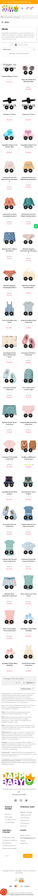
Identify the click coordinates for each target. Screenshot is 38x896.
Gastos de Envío (25, 815)
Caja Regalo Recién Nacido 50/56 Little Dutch (9, 355)
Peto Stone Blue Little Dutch (9, 321)
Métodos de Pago (26, 812)
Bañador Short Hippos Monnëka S (9, 250)
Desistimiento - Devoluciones (25, 819)
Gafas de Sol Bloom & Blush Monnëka (28, 80)
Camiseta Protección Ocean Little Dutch (28, 560)
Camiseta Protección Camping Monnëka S (9, 215)
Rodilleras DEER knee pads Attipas (28, 458)
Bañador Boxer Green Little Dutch (9, 423)
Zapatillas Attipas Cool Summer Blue (9, 146)
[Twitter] (26, 800)
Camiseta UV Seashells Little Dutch (9, 458)
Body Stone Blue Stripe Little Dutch (28, 321)
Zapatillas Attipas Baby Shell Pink (9, 664)
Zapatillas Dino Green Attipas (28, 493)
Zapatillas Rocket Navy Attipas (9, 493)
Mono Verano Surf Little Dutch (28, 595)
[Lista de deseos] (27, 9)
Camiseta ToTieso (28, 114)
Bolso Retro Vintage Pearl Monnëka (28, 286)
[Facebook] (16, 800)
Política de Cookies (8, 837)
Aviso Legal (8, 817)
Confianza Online (10, 819)
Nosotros (8, 814)
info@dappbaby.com (27, 838)
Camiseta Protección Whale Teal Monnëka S (28, 215)
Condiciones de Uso (9, 845)
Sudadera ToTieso (9, 114)
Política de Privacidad (9, 848)
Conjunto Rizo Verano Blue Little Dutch (28, 525)
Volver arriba (27, 689)
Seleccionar (19, 49)
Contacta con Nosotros (24, 824)
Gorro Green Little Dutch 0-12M (28, 388)
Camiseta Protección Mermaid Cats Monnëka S (9, 179)
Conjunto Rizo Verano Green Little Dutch (9, 560)
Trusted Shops (10, 822)
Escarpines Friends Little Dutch (9, 388)
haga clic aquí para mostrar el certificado (22, 894)
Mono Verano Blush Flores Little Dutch (9, 629)
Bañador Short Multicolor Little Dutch (9, 595)
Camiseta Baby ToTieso (9, 76)
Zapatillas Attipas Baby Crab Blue (28, 629)
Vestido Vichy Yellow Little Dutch (28, 664)
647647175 (23, 843)
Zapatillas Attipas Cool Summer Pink (28, 146)
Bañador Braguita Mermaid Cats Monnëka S (28, 251)
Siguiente (30, 683)
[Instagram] (21, 800)
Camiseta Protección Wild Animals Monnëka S (29, 178)
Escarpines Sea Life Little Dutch (9, 525)
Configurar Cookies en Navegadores (9, 841)
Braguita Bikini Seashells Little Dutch (28, 423)
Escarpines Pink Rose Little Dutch (28, 354)
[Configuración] (22, 9)
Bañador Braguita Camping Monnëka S (9, 286)
